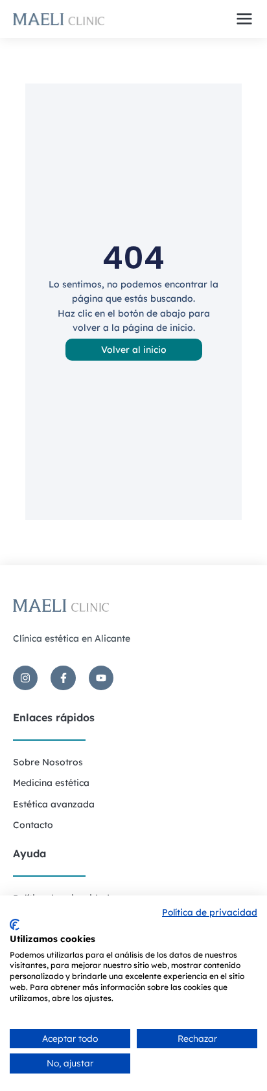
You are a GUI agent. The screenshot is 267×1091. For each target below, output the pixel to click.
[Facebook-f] (63, 678)
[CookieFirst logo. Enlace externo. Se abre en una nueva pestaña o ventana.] (14, 924)
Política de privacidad (209, 911)
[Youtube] (101, 678)
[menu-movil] (244, 18)
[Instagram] (25, 678)
